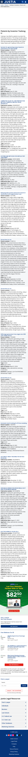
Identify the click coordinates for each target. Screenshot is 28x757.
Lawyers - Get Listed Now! (14, 690)
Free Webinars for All (7, 632)
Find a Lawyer (5, 679)
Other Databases (7, 723)
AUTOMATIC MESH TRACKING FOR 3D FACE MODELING (12, 457)
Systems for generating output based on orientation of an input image (12, 47)
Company (14, 744)
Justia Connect (14, 738)
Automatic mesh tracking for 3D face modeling (14, 423)
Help (14, 746)
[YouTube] (9, 735)
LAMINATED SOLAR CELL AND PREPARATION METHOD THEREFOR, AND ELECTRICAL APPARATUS (13, 102)
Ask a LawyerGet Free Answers (6, 618)
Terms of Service (14, 749)
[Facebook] (11, 735)
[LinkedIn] (7, 735)
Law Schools (5, 713)
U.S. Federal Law (7, 716)
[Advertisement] (14, 18)
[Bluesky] (17, 735)
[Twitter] (19, 735)
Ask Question (14, 626)
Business (4, 709)
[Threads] (15, 735)
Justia (2, 5)
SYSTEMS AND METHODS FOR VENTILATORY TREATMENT (13, 156)
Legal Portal (14, 741)
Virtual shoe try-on (6, 239)
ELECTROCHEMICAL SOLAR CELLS (9, 531)
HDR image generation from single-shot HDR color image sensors (13, 334)
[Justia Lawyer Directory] (21, 735)
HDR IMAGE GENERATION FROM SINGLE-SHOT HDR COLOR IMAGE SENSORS (13, 488)
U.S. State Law (6, 720)
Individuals (5, 706)
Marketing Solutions (8, 727)
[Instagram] (13, 735)
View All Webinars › (14, 664)
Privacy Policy (14, 751)
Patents (6, 5)
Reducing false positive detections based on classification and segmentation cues (13, 193)
